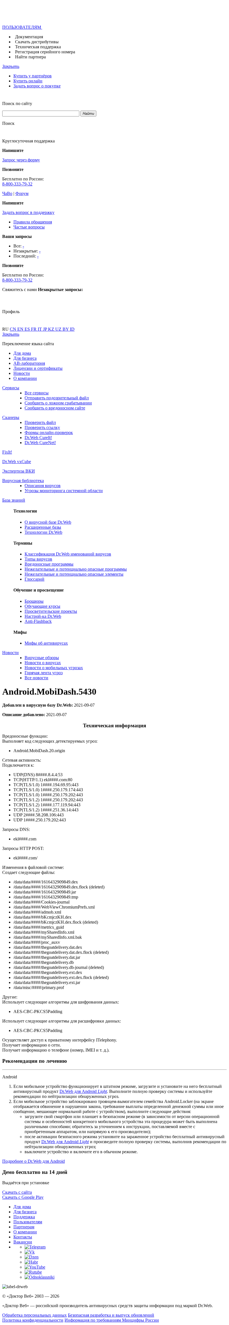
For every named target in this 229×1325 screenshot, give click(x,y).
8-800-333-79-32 (17, 184)
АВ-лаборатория (29, 363)
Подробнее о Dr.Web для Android (33, 1161)
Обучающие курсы (42, 606)
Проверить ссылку (42, 427)
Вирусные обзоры (42, 657)
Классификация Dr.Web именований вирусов (68, 554)
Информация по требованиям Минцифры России (112, 1320)
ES (28, 329)
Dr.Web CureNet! (40, 442)
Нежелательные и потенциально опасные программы (76, 569)
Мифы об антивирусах (46, 643)
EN (21, 329)
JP (45, 329)
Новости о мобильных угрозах (54, 667)
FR (34, 329)
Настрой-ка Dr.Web (43, 616)
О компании (25, 378)
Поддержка (24, 1216)
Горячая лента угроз (44, 672)
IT (40, 329)
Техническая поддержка (38, 46)
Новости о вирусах (43, 662)
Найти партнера (30, 56)
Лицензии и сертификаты (38, 368)
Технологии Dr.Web (43, 532)
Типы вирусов (38, 559)
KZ (51, 329)
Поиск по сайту (17, 103)
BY (66, 329)
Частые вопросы (29, 227)
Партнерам (23, 1226)
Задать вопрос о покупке (37, 86)
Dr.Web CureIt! (38, 437)
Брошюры (34, 601)
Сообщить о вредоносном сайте (55, 408)
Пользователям (27, 1221)
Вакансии (22, 1242)
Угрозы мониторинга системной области (64, 490)
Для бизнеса (25, 358)
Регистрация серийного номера (45, 51)
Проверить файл (40, 422)
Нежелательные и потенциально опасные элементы (74, 574)
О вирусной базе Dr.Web (48, 522)
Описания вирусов (43, 485)
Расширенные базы (43, 527)
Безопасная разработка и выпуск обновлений (111, 1315)
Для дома (22, 353)
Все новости (36, 677)
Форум (21, 193)
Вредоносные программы (49, 564)
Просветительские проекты (51, 611)
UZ (59, 329)
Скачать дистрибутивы (37, 41)
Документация (29, 36)
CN (13, 329)
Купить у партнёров (32, 75)
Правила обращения (32, 222)
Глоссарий (34, 579)
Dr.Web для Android (83, 1091)
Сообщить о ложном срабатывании (58, 403)
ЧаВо (7, 193)
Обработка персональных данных (34, 1315)
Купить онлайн (27, 80)
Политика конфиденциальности (32, 1320)
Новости (21, 373)
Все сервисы (37, 392)
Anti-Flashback (38, 621)
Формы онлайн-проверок (49, 432)
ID (72, 329)
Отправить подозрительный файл (57, 397)
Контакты (22, 1237)
